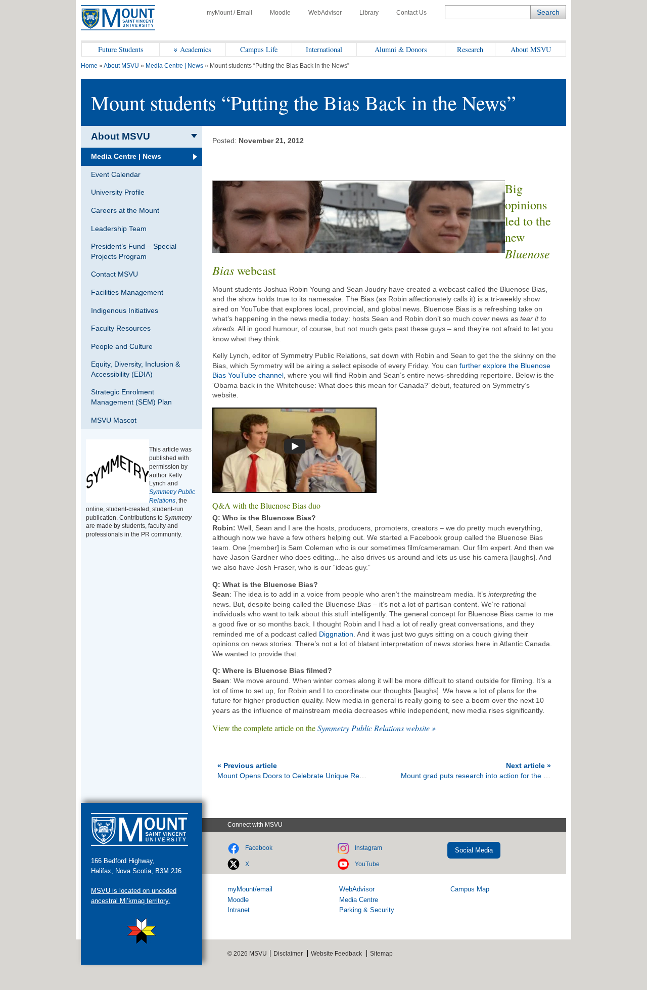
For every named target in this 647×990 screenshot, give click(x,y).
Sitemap (381, 953)
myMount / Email (229, 12)
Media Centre (358, 900)
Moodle (280, 12)
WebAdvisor (325, 12)
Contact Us (411, 12)
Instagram (368, 847)
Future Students (121, 49)
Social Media (474, 850)
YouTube (367, 864)
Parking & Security (366, 910)
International (324, 49)
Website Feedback (336, 953)
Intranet (238, 910)
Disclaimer (288, 953)
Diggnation (336, 634)
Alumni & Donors (401, 49)
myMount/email (249, 889)
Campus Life (259, 49)
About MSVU (531, 49)
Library (369, 12)
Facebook (258, 847)
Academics (195, 49)
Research (470, 49)
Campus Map (469, 889)
